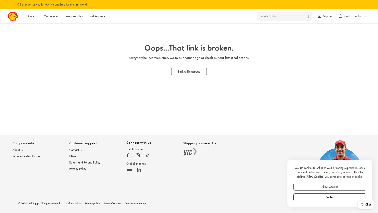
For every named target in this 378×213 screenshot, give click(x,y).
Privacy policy (92, 203)
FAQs (72, 156)
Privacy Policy (77, 169)
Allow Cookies (329, 187)
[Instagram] (138, 155)
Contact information (135, 203)
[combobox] (284, 16)
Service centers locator (26, 156)
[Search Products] (307, 16)
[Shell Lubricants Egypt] (13, 16)
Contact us (75, 150)
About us (17, 150)
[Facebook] (128, 155)
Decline (329, 197)
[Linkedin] (139, 170)
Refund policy (73, 203)
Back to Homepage (189, 71)
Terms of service (112, 203)
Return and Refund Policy (84, 162)
